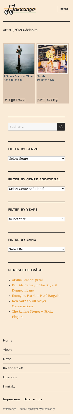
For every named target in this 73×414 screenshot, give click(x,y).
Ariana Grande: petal (27, 280)
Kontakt (9, 386)
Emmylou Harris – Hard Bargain (36, 296)
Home (7, 340)
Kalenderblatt (13, 368)
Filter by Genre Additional (34, 179)
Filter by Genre (23, 149)
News (7, 359)
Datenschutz (33, 399)
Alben (7, 349)
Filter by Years (23, 209)
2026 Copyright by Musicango (37, 409)
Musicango (9, 409)
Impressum (11, 399)
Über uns (10, 377)
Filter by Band (22, 240)
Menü (64, 9)
